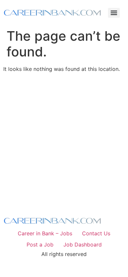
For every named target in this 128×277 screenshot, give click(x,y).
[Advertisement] (64, 141)
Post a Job (40, 244)
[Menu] (114, 13)
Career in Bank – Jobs (45, 233)
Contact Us (96, 233)
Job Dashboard (82, 244)
